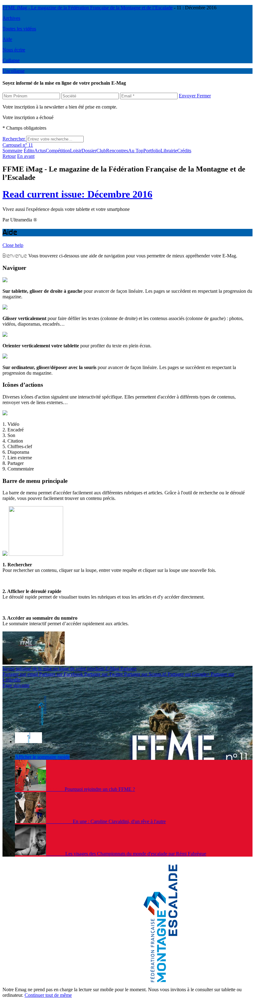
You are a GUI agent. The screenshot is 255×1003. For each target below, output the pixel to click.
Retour (9, 156)
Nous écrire (13, 49)
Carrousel (11, 145)
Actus (40, 150)
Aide (7, 39)
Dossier (88, 150)
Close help (12, 245)
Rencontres (117, 150)
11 (28, 145)
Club (101, 150)
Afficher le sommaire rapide (42, 757)
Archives (11, 18)
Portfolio (151, 150)
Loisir (75, 150)
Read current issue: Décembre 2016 (77, 194)
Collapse (11, 60)
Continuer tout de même (48, 995)
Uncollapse (13, 71)
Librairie (168, 150)
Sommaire (12, 150)
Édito (29, 150)
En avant (26, 156)
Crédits (184, 150)
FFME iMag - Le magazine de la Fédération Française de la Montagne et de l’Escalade (87, 7)
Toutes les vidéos (19, 28)
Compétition (58, 150)
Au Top (135, 150)
